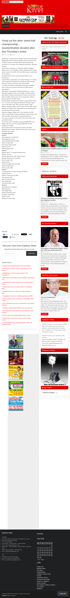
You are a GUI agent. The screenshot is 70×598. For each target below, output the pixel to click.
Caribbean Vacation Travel (44, 574)
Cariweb (39, 575)
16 (38, 552)
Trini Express (40, 586)
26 (44, 555)
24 (40, 555)
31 (40, 557)
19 (44, 552)
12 (44, 550)
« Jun (38, 559)
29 (51, 555)
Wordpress (39, 588)
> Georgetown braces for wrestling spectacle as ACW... (17, 296)
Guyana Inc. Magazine (43, 581)
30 (38, 557)
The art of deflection (48, 297)
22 (51, 552)
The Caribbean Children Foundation (46, 585)
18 (42, 552)
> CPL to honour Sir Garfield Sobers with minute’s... (16, 315)
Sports (13, 55)
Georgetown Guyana (42, 577)
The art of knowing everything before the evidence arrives (54, 199)
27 (47, 555)
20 (47, 552)
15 (51, 550)
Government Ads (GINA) (43, 579)
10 (40, 550)
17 (40, 552)
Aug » (42, 559)
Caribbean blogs (41, 572)
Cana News (40, 570)
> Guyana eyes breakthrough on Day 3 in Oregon (16, 265)
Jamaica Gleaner (41, 583)
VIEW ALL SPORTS (49, 171)
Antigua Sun (40, 566)
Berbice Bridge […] (50, 393)
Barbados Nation (41, 568)
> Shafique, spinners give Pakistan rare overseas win (17, 308)
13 (47, 550)
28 (49, 555)
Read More (44, 163)
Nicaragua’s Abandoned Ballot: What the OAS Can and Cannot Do (54, 249)
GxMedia (4, 595)
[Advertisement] (19, 216)
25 (42, 555)
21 (49, 552)
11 (42, 550)
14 (49, 550)
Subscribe (31, 253)
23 (38, 555)
